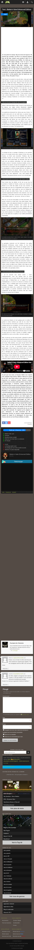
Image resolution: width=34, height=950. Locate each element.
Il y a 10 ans (6, 763)
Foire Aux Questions (6, 922)
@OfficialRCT (17, 759)
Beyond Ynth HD (8, 836)
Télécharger (18, 461)
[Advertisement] (17, 40)
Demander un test (6, 931)
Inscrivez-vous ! (26, 714)
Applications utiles (8, 906)
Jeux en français (8, 859)
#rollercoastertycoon (24, 761)
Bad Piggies (7, 830)
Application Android (9, 904)
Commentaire (6, 696)
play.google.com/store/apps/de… (11, 761)
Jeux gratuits (7, 850)
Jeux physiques (8, 870)
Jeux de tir (6, 873)
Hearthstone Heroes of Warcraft (11, 802)
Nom (4, 717)
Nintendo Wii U (7, 912)
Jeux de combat (8, 884)
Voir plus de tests (17, 808)
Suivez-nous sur (18, 933)
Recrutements (5, 920)
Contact (15, 925)
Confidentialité (16, 922)
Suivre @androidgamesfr (8, 766)
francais (8, 492)
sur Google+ (15, 650)
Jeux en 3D (6, 856)
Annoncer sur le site (6, 936)
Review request (5, 933)
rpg (3, 492)
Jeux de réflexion (8, 867)
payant (14, 492)
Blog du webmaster (9, 909)
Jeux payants (7, 853)
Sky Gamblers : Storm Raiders (11, 796)
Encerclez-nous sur (19, 936)
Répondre (5, 668)
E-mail (4, 724)
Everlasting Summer (9, 805)
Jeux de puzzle (7, 864)
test (5, 14)
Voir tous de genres (17, 896)
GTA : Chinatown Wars (9, 799)
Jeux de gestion (8, 890)
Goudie (21, 948)
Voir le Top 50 (17, 842)
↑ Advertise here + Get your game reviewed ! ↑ (17, 774)
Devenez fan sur (18, 931)
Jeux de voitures (8, 878)
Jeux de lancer (7, 893)
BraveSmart (7, 839)
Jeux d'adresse (7, 876)
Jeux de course (7, 887)
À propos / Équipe (17, 920)
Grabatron (6, 833)
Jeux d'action (7, 881)
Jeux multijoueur (8, 861)
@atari (9, 759)
